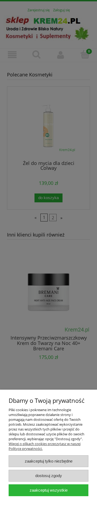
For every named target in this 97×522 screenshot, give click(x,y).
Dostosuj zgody (48, 475)
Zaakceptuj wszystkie (49, 490)
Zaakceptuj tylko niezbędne (48, 461)
